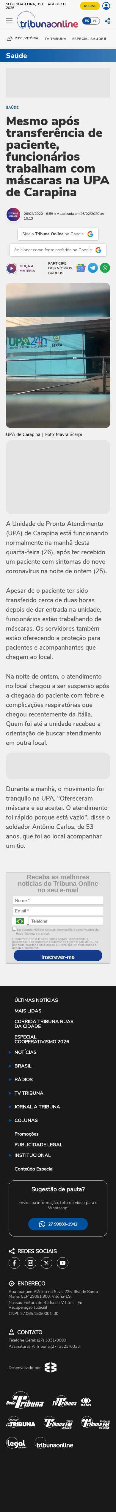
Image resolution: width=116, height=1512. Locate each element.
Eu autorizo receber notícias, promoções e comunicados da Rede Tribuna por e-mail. (57, 931)
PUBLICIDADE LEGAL (38, 1144)
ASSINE (90, 6)
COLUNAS (26, 1120)
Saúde (12, 107)
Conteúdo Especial (34, 1169)
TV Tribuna (55, 39)
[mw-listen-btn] (11, 268)
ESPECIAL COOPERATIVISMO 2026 (42, 1039)
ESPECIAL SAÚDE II (89, 39)
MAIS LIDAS (28, 1011)
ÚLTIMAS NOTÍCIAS (36, 1000)
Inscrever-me (58, 957)
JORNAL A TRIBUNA (37, 1107)
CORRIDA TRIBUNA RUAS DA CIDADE (44, 1024)
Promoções (27, 1134)
